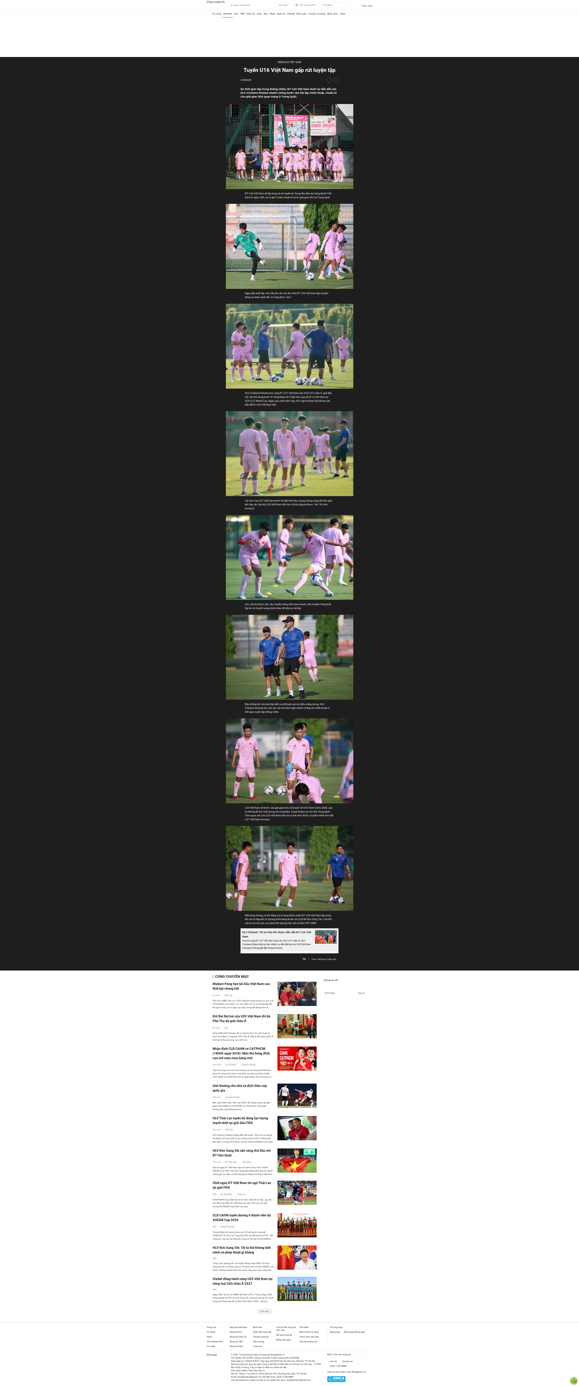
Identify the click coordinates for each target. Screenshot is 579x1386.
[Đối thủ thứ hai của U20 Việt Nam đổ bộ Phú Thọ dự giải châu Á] (297, 1026)
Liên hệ (333, 1361)
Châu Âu (250, 14)
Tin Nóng (211, 1332)
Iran (226, 1028)
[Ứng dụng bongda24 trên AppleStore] (360, 1332)
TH (304, 959)
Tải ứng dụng (336, 1327)
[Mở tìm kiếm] (350, 5)
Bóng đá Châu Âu (238, 1336)
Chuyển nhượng (316, 14)
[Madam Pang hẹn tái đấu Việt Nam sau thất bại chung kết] (297, 994)
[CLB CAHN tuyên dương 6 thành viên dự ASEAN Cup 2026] (297, 1225)
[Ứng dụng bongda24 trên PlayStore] (349, 1332)
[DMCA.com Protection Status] (336, 1381)
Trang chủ (211, 1327)
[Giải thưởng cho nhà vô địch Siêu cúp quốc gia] (297, 1096)
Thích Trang (329, 993)
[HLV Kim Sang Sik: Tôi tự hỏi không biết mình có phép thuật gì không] (297, 1258)
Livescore (257, 1346)
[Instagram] (361, 1354)
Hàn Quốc (246, 1162)
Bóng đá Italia (236, 1346)
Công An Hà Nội (248, 1065)
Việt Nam (227, 14)
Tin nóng (216, 14)
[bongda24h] (209, 13)
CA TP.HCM (230, 1065)
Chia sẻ (361, 993)
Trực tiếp (211, 1346)
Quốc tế (281, 14)
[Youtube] (368, 1354)
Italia (259, 14)
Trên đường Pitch (307, 5)
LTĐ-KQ (291, 14)
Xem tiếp (264, 1311)
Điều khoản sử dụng (309, 1332)
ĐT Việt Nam (231, 1162)
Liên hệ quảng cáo (308, 1341)
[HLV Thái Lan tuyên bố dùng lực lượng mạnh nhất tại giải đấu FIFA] (297, 1128)
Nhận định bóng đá (262, 1332)
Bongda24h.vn (359, 1372)
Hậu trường (258, 1341)
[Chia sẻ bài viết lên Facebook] (329, 80)
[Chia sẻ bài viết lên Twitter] (336, 80)
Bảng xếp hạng (283, 1340)
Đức (266, 14)
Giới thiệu (304, 1327)
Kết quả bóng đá (284, 1335)
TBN (242, 14)
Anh (236, 14)
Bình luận (302, 14)
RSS (329, 1354)
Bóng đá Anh (236, 1332)
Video (343, 14)
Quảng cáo (347, 1361)
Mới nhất (283, 5)
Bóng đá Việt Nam (289, 62)
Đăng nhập (367, 6)
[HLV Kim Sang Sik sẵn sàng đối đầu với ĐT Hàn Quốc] (297, 1160)
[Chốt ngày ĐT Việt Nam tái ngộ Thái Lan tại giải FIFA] (297, 1193)
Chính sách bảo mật (309, 1336)
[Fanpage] (355, 1354)
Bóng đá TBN (236, 1341)
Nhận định (332, 14)
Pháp (272, 14)
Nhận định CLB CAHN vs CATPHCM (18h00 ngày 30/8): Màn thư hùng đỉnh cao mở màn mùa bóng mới (241, 1053)
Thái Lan (228, 995)
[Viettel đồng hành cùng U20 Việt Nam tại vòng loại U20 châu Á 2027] (297, 1289)
